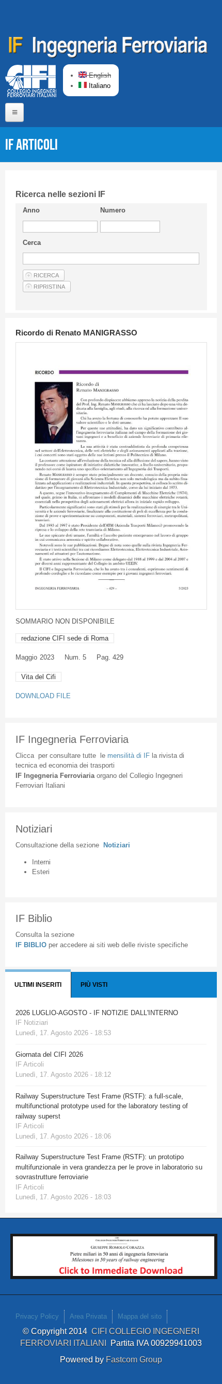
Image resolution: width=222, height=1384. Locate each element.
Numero (112, 210)
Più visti (94, 984)
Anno (31, 210)
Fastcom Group (134, 1359)
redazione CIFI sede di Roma (64, 638)
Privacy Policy (37, 1316)
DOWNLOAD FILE (43, 696)
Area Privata (88, 1316)
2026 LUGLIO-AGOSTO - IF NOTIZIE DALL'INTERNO (96, 1013)
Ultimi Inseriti (37, 984)
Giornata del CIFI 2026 (49, 1054)
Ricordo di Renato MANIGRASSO (76, 332)
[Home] (108, 48)
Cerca (32, 242)
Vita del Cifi (38, 677)
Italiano (98, 86)
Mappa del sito (140, 1316)
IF (128, 755)
